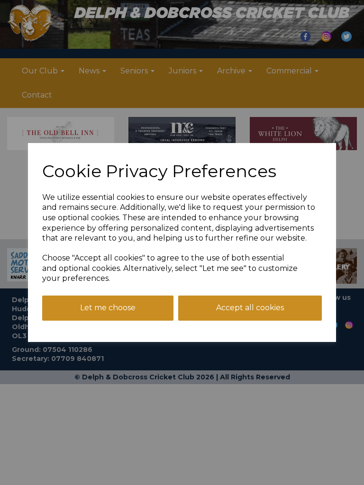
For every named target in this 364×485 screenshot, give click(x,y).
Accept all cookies (250, 307)
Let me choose (108, 307)
